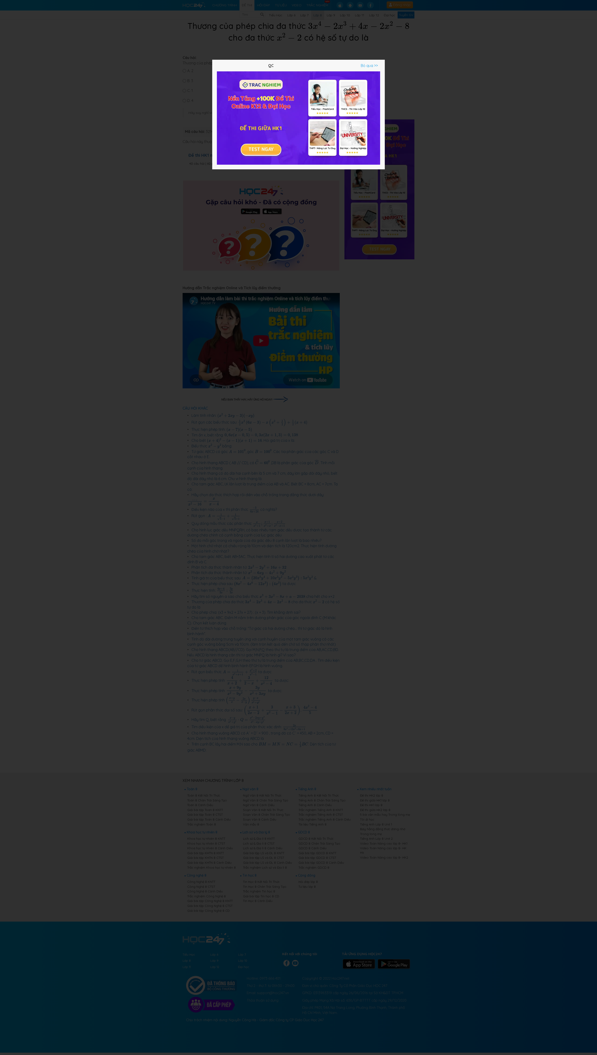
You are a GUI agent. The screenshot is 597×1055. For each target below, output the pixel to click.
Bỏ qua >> (369, 65)
